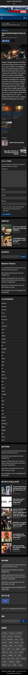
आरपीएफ (3, 336)
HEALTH (3, 310)
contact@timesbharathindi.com (17, 608)
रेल (2, 398)
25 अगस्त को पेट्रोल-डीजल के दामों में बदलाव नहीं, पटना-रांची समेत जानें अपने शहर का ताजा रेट (13, 452)
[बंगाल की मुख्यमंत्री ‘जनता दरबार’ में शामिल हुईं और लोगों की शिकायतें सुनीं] (6, 537)
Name (3, 189)
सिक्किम (3, 427)
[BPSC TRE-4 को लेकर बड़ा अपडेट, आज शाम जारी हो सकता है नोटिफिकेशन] (6, 229)
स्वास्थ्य (3, 440)
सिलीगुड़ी (3, 430)
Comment (4, 169)
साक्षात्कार (3, 417)
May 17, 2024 (9, 37)
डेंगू (2, 355)
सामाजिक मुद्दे (4, 424)
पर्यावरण (3, 375)
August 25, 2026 (17, 493)
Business (3, 306)
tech (2, 323)
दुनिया (2, 365)
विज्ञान (2, 401)
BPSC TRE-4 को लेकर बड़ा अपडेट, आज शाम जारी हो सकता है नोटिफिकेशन (20, 228)
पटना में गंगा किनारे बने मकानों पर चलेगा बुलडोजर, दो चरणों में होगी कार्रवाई (19, 240)
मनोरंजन (3, 388)
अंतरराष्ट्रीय (4, 326)
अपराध (2, 329)
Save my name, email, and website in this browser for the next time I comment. (13, 208)
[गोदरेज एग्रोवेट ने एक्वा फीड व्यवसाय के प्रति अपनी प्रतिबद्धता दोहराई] (6, 502)
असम (2, 332)
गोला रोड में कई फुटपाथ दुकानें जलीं (6, 128)
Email (3, 195)
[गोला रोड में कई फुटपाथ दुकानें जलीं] (7, 124)
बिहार (2, 381)
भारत (2, 385)
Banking (3, 303)
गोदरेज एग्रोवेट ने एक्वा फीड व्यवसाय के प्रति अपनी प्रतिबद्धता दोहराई (19, 500)
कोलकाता (3, 342)
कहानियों (3, 339)
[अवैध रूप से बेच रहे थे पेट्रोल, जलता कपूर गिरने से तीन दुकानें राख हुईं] (18, 108)
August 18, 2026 (17, 232)
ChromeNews (10, 673)
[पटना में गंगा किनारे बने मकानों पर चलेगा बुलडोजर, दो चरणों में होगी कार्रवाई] (6, 241)
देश (2, 368)
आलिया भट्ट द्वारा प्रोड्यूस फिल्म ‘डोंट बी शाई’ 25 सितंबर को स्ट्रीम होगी (19, 547)
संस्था (2, 414)
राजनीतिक (3, 394)
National (3, 316)
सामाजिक (3, 420)
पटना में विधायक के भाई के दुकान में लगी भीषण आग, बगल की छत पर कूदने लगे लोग (7, 114)
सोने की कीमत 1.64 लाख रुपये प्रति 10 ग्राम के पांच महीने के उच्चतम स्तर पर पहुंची (19, 524)
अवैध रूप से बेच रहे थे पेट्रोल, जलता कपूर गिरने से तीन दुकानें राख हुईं (18, 113)
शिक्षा (2, 411)
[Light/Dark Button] (23, 18)
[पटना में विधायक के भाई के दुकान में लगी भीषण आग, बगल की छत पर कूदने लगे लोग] (7, 108)
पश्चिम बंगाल (4, 378)
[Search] (26, 17)
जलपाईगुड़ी (3, 349)
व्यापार (2, 404)
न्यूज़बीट (3, 30)
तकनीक (3, 358)
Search (5, 252)
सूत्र (6, 30)
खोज (3, 616)
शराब (2, 407)
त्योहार (2, 362)
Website (3, 201)
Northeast (4, 319)
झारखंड (3, 352)
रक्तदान (3, 391)
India (2, 313)
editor (4, 37)
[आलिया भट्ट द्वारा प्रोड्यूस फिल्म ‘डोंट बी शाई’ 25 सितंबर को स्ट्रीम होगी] (6, 548)
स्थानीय (3, 437)
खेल (2, 345)
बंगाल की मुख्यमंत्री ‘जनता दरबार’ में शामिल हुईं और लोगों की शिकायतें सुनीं (19, 535)
